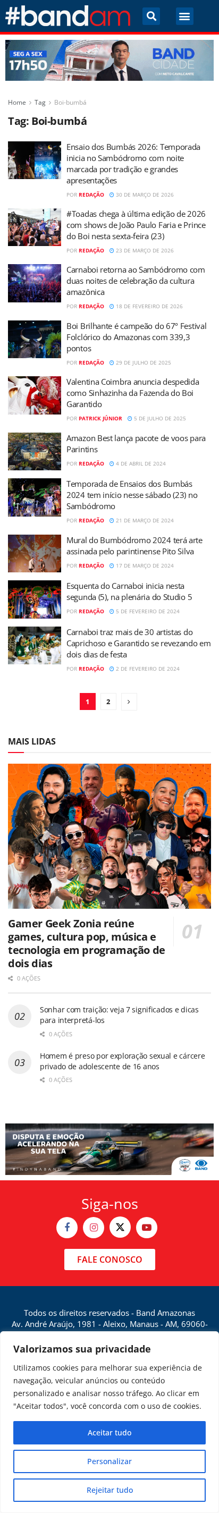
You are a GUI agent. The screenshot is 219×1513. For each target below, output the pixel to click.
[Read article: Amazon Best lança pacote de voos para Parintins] (34, 452)
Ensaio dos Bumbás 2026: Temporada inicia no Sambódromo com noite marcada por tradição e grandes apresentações (133, 163)
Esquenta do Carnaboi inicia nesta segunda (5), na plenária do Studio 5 (129, 591)
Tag (40, 102)
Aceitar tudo (109, 1432)
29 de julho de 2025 (142, 362)
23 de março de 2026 (144, 250)
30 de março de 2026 (144, 194)
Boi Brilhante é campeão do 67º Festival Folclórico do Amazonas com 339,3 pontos (136, 336)
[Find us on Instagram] (93, 1227)
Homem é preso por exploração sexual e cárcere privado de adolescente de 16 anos (122, 1061)
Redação (91, 194)
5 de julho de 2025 (159, 418)
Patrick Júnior (100, 418)
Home (17, 102)
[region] (109, 1422)
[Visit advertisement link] (109, 60)
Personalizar (109, 1461)
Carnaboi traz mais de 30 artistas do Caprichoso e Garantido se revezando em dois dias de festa (138, 643)
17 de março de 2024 (144, 565)
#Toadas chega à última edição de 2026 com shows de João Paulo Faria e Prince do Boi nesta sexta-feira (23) (136, 224)
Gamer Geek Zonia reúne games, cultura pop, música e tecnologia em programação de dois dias (86, 943)
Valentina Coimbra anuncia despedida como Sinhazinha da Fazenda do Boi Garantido (132, 392)
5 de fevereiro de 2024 (147, 611)
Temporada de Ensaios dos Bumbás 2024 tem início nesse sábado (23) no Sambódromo (131, 494)
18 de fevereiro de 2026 (148, 306)
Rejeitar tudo (110, 1490)
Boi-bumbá (70, 102)
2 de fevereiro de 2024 (147, 668)
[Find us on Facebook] (67, 1227)
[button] (151, 16)
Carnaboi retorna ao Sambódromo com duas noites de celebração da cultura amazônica (135, 280)
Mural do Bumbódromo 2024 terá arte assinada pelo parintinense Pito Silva (134, 545)
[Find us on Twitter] (120, 1227)
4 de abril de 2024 (140, 463)
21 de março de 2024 (144, 520)
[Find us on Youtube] (146, 1227)
